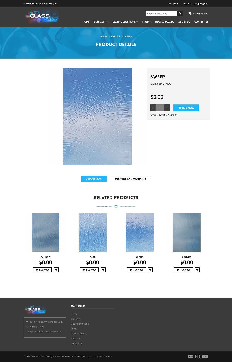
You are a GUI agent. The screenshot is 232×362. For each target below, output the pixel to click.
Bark (92, 257)
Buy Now (188, 108)
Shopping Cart (201, 3)
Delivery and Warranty (130, 178)
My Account (172, 3)
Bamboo (46, 257)
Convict (186, 257)
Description (94, 178)
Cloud (139, 257)
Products (115, 36)
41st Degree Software (101, 356)
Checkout (186, 3)
